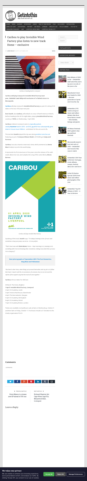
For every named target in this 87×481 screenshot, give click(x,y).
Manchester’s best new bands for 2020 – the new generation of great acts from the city (74, 97)
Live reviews (21, 26)
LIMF (22, 29)
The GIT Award (63, 26)
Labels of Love (11, 26)
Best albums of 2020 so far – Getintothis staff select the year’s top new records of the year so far (74, 81)
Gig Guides (61, 24)
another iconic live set (43, 134)
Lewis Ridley (11, 51)
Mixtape (29, 26)
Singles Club (53, 26)
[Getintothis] (22, 15)
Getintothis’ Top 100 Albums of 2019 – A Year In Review (73, 191)
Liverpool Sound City (48, 29)
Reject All (60, 474)
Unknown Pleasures (12, 29)
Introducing (71, 24)
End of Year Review (45, 24)
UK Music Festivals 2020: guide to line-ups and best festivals (73, 132)
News (13, 24)
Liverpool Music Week (33, 29)
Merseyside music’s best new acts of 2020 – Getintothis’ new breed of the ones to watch (74, 146)
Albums (19, 24)
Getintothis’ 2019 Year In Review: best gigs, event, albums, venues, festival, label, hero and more (74, 162)
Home (8, 24)
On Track (37, 26)
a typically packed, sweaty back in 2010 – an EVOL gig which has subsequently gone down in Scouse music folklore (29, 126)
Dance (35, 24)
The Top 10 (74, 26)
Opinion (44, 26)
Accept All (49, 474)
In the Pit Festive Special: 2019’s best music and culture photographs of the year (73, 177)
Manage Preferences (76, 474)
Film (54, 24)
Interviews (27, 24)
